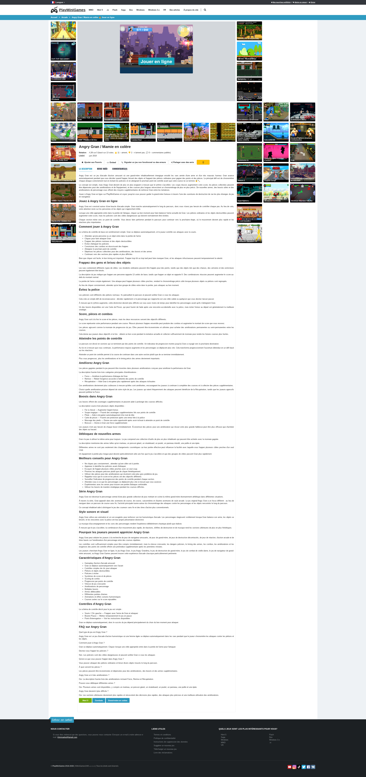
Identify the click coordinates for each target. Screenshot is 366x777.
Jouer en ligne (156, 61)
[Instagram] (294, 767)
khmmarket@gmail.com (67, 737)
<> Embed (111, 162)
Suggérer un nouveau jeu (164, 745)
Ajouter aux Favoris (93, 162)
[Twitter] (303, 767)
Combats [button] (99, 700)
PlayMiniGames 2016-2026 (63, 766)
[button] (205, 10)
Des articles (175, 10)
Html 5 (100, 10)
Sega (123, 10)
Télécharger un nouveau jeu (165, 749)
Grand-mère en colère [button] (117, 700)
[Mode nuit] (203, 162)
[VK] (313, 767)
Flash (115, 10)
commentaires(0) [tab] (119, 168)
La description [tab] (85, 168)
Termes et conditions (162, 735)
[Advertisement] (183, 112)
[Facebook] (308, 767)
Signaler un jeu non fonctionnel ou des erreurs (145, 162)
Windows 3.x (154, 10)
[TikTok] (298, 767)
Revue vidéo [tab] (102, 168)
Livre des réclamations (163, 753)
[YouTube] (289, 767)
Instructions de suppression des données (171, 742)
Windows (140, 10)
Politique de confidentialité (164, 738)
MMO (91, 10)
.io (108, 10)
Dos (131, 10)
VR (164, 10)
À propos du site (191, 10)
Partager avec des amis (183, 162)
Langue (59, 2)
